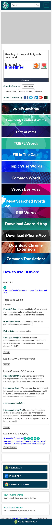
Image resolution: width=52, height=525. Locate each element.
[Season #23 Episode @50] (28, 439)
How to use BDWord (21, 272)
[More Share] (46, 99)
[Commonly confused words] (26, 125)
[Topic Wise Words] (26, 171)
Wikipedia (38, 91)
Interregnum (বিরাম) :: (12, 388)
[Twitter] (31, 99)
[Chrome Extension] (26, 252)
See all (6, 352)
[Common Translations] (26, 263)
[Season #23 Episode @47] (38, 439)
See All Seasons (10, 447)
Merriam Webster (25, 91)
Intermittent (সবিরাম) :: (12, 376)
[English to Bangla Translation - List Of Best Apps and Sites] (4, 288)
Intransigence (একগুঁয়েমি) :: (14, 403)
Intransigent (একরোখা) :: (13, 410)
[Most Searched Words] (26, 206)
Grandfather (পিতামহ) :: (13, 321)
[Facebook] (26, 99)
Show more (25, 80)
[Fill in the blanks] (26, 160)
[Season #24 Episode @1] (25, 439)
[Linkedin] (36, 99)
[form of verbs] (26, 137)
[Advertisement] (26, 28)
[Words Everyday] (26, 194)
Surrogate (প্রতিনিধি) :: (12, 338)
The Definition (28, 86)
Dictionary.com (10, 91)
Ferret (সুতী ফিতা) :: (11, 309)
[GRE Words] (26, 217)
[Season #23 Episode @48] (35, 439)
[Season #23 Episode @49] (32, 439)
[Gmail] (41, 99)
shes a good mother (17, 331)
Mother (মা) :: (9, 331)
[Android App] (26, 229)
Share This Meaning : (13, 97)
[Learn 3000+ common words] (26, 183)
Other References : (12, 86)
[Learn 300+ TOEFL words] (26, 148)
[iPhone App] (26, 240)
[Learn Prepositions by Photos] (26, 114)
